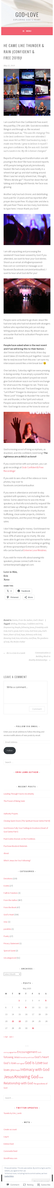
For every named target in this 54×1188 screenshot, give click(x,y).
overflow (32, 638)
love (17, 638)
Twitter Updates (27, 1107)
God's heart (41, 1057)
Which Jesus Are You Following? (17, 860)
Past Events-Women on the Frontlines (20, 838)
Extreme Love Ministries (34, 550)
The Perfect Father (17, 642)
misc (6, 921)
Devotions (8, 878)
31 (33, 1028)
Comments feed (10, 1151)
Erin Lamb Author (27, 772)
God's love (10, 1063)
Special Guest (9, 950)
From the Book (10, 907)
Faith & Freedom (11, 893)
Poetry (6, 936)
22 (20, 1021)
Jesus (9, 1076)
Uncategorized (10, 957)
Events (15, 620)
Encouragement (27, 1052)
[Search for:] (27, 762)
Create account (10, 1129)
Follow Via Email (27, 726)
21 (13, 1021)
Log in (6, 1136)
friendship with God (27, 1057)
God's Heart (38, 620)
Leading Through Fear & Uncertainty (19, 793)
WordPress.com (10, 1158)
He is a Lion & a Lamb (15, 653)
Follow (10, 750)
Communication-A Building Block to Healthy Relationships (39, 656)
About (6, 853)
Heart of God (14, 635)
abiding (14, 624)
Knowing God (9, 638)
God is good (13, 631)
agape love (13, 1052)
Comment (37, 709)
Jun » (11, 1036)
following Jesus (27, 627)
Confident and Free (35, 624)
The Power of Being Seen (14, 801)
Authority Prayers (11, 813)
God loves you (35, 631)
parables (7, 929)
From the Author (25, 620)
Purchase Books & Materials (15, 846)
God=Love (27, 14)
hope (23, 635)
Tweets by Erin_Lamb (13, 1113)
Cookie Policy (9, 1176)
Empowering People (12, 627)
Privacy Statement (11, 943)
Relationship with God (18, 1083)
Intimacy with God (33, 635)
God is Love (24, 631)
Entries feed (9, 1143)
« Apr (6, 1036)
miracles (24, 638)
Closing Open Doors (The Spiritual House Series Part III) (27, 820)
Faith (39, 1052)
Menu (28, 31)
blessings (22, 624)
